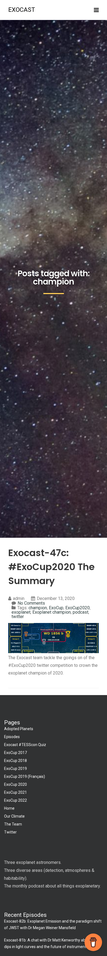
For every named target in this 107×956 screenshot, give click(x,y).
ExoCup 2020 (15, 784)
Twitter (10, 832)
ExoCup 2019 (15, 768)
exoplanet (21, 612)
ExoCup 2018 (15, 760)
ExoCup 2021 (15, 792)
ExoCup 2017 (15, 752)
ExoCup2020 (77, 607)
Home (9, 808)
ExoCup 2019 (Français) (24, 776)
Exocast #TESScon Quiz (25, 744)
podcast (80, 612)
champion (38, 607)
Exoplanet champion (51, 612)
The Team (13, 824)
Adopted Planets (18, 729)
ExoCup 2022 (15, 800)
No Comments (31, 603)
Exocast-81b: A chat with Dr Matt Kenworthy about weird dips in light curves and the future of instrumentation (53, 943)
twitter (18, 616)
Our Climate (14, 816)
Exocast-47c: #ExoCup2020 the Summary (51, 566)
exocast (21, 9)
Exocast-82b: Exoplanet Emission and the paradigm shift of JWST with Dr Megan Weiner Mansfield (53, 924)
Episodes (12, 737)
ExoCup (56, 607)
